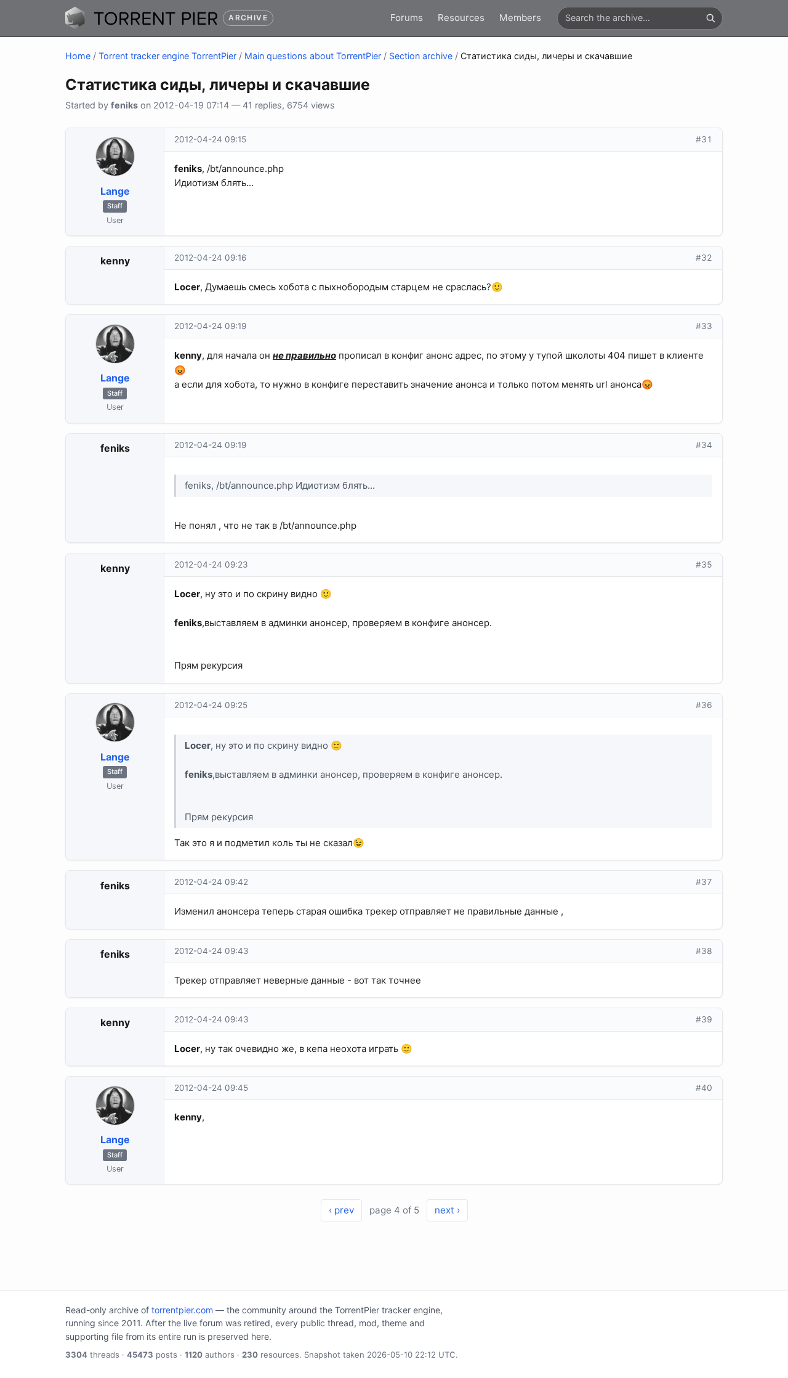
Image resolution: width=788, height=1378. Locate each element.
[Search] (710, 18)
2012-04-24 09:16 (210, 258)
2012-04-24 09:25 (210, 705)
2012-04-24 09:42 (211, 882)
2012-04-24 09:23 (211, 564)
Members (520, 17)
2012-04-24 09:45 (211, 1088)
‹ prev (341, 1210)
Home (77, 56)
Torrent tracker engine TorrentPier (167, 56)
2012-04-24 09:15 (210, 139)
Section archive (420, 56)
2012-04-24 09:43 (211, 951)
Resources (461, 17)
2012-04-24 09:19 (210, 326)
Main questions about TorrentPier (312, 56)
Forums (406, 17)
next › (447, 1210)
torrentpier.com (182, 1310)
